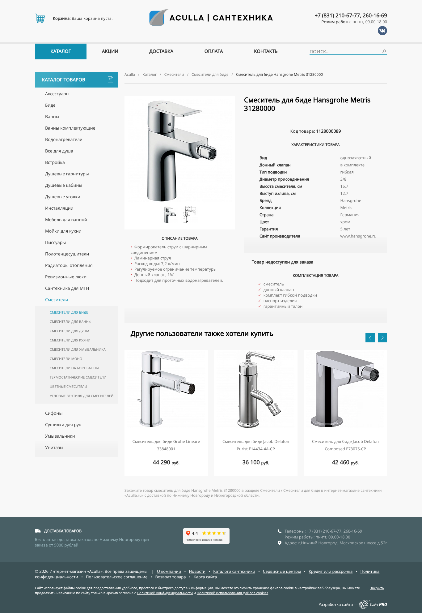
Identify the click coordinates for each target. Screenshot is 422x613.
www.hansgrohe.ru (358, 236)
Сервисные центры (282, 571)
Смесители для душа (69, 331)
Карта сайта (205, 577)
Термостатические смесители (78, 377)
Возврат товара (170, 577)
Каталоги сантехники (234, 571)
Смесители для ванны (70, 321)
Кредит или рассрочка (330, 571)
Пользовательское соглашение (116, 577)
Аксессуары (57, 94)
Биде (50, 105)
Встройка (55, 162)
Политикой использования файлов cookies (232, 593)
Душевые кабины (63, 185)
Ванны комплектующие (70, 128)
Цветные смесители (68, 386)
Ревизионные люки (66, 277)
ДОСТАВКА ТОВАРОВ (63, 531)
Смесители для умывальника (78, 349)
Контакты (266, 51)
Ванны (52, 117)
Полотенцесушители (67, 254)
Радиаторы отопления (68, 265)
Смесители (56, 300)
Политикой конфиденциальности (165, 593)
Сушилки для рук (63, 425)
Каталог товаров (63, 80)
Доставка (162, 51)
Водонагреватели (63, 140)
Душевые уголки (62, 197)
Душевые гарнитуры (67, 174)
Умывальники (60, 436)
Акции (110, 51)
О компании (169, 571)
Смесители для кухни (70, 340)
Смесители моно (66, 359)
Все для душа (59, 151)
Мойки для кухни (63, 231)
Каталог (60, 51)
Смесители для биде (69, 312)
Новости (197, 571)
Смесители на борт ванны (74, 368)
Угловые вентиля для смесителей (81, 396)
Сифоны (53, 413)
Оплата (214, 51)
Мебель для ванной (66, 220)
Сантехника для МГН (67, 288)
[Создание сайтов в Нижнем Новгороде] (373, 607)
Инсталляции (59, 208)
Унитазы (54, 448)
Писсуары (55, 243)
